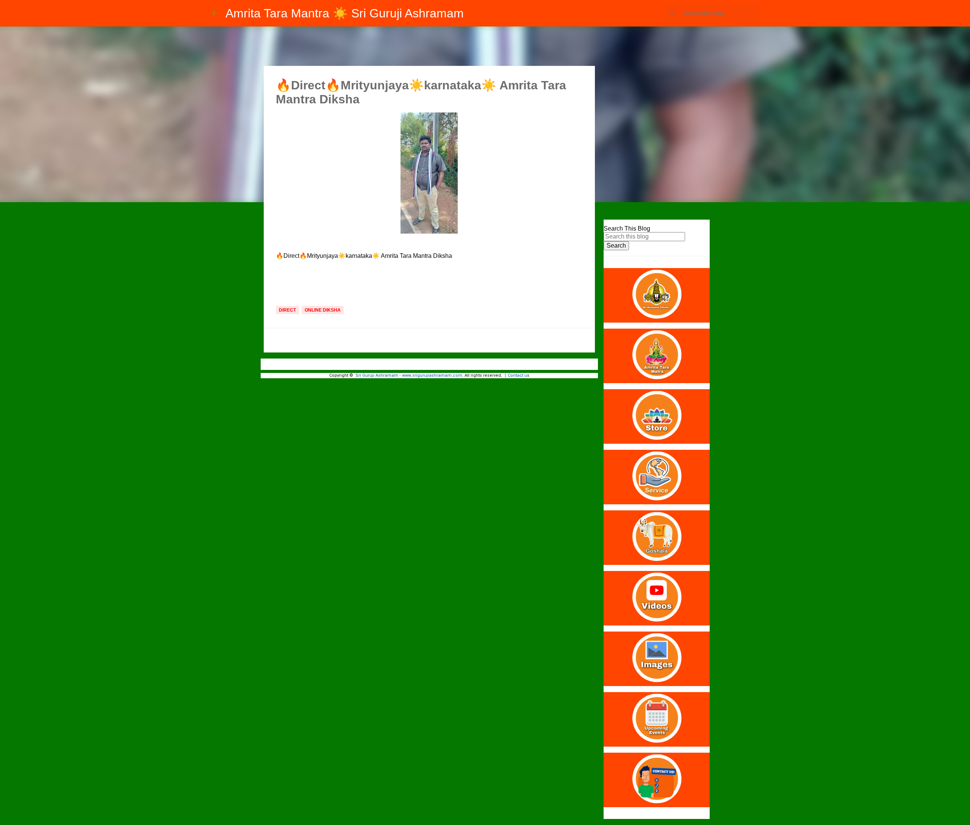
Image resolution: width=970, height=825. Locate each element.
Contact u (517, 375)
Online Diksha (323, 310)
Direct (287, 310)
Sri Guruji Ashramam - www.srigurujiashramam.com (408, 375)
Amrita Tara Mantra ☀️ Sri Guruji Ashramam (344, 13)
